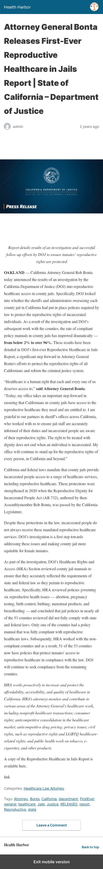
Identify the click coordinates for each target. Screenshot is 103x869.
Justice (52, 804)
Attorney (21, 799)
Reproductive (15, 809)
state (32, 809)
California (49, 799)
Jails (41, 804)
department (68, 799)
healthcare (27, 804)
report (85, 804)
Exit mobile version (52, 861)
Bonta (35, 799)
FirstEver (87, 799)
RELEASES (69, 804)
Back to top (90, 847)
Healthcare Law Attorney (44, 788)
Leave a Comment (51, 825)
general (10, 804)
